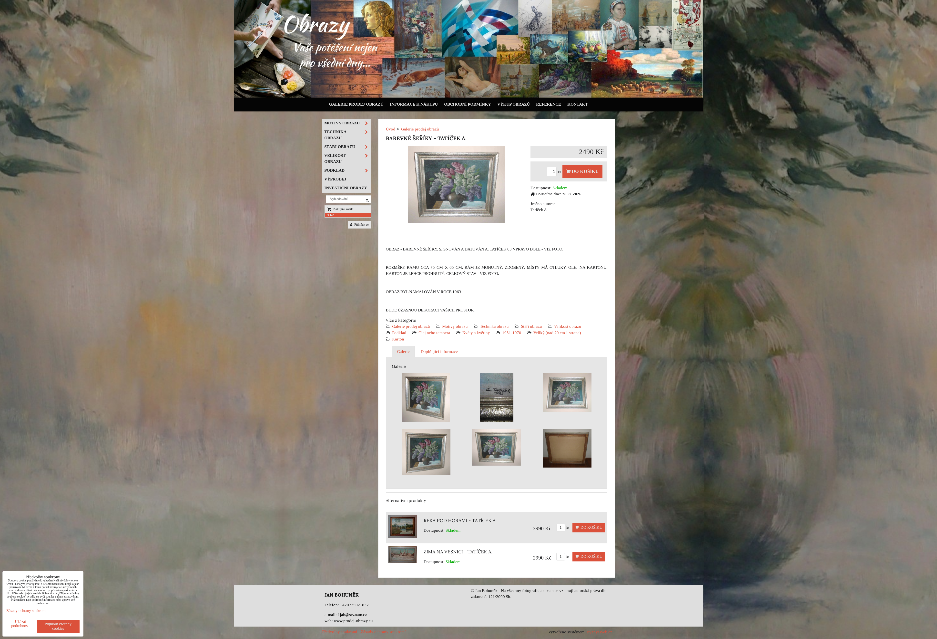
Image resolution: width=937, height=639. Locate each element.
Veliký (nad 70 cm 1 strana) (557, 332)
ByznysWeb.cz (599, 632)
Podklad (399, 332)
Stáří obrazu (531, 326)
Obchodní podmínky (467, 104)
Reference (548, 104)
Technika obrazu (494, 326)
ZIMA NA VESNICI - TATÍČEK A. (458, 552)
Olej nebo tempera (434, 332)
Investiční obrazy (345, 188)
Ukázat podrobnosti (20, 623)
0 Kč (330, 215)
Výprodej (335, 179)
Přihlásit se (361, 224)
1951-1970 (511, 332)
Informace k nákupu (414, 104)
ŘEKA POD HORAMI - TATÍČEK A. (460, 520)
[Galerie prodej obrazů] (468, 96)
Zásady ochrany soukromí (383, 631)
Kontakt (577, 104)
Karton (398, 339)
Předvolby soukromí (339, 631)
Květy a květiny (476, 332)
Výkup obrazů (513, 104)
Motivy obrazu (455, 326)
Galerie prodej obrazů (356, 104)
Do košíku (584, 171)
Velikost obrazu (567, 326)
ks (559, 172)
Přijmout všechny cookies (58, 626)
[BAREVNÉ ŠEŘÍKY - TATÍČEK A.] (456, 185)
